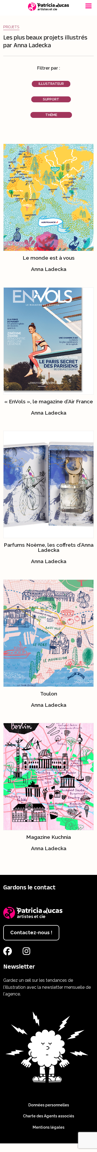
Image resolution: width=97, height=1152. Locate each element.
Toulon (48, 694)
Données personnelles (48, 1105)
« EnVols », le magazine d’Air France (48, 401)
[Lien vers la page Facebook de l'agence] (8, 952)
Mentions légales (48, 1127)
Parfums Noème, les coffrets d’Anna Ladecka (48, 547)
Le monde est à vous (49, 258)
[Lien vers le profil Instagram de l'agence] (27, 952)
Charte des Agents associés (48, 1116)
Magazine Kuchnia (48, 837)
